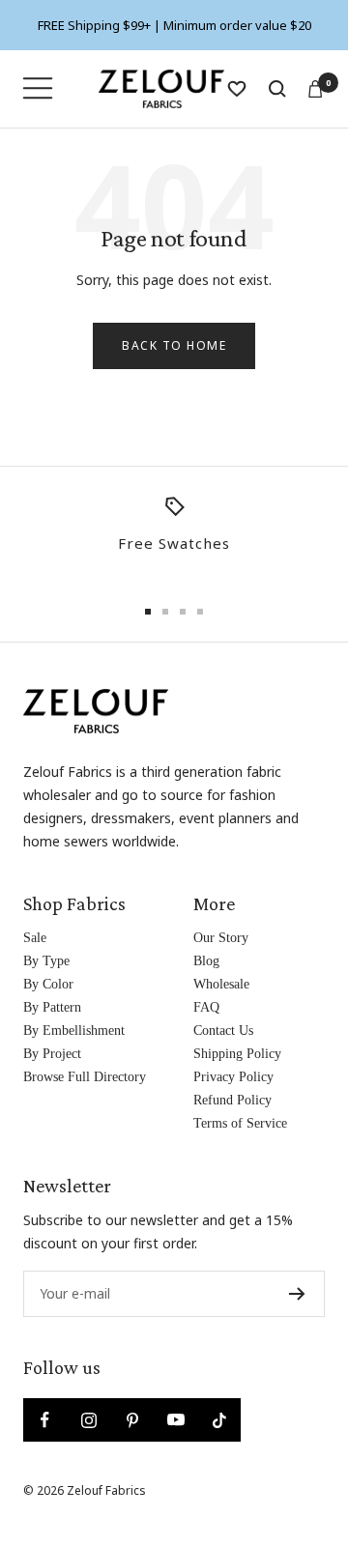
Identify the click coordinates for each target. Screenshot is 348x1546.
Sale (34, 937)
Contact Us (223, 1030)
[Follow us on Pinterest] (132, 1420)
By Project (52, 1053)
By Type (46, 961)
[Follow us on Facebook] (45, 1420)
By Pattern (52, 1007)
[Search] (277, 89)
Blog (206, 961)
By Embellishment (74, 1030)
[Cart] (315, 89)
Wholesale (221, 984)
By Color (48, 984)
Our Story (220, 937)
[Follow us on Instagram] (88, 1420)
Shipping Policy (237, 1053)
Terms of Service (240, 1123)
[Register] (297, 1294)
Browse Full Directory (84, 1077)
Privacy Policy (233, 1077)
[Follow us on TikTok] (219, 1420)
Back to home (174, 345)
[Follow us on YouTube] (175, 1420)
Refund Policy (232, 1100)
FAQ (206, 1007)
